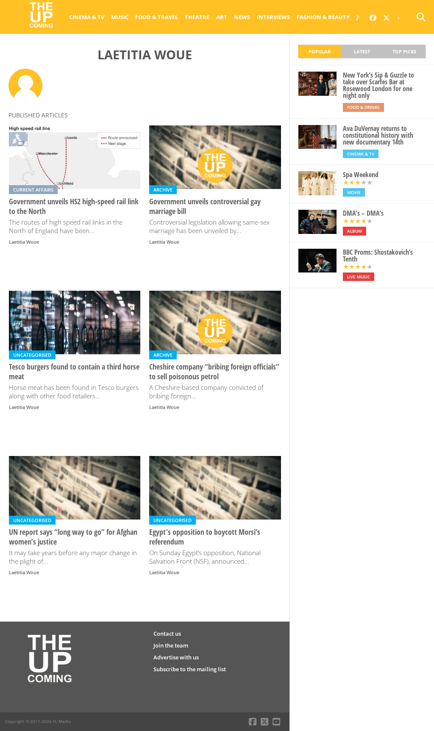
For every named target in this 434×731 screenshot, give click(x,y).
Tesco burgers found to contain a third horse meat (74, 371)
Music (119, 17)
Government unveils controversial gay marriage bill (205, 206)
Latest (362, 51)
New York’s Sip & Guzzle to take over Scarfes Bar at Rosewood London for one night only (378, 85)
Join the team (170, 645)
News (242, 17)
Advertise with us (176, 657)
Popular (320, 51)
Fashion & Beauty (323, 17)
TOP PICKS (404, 51)
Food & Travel (156, 17)
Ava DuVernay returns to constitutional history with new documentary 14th (378, 135)
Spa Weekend (360, 174)
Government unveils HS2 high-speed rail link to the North (73, 206)
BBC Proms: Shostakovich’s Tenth (378, 255)
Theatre (197, 17)
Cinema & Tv (86, 17)
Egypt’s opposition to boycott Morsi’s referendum (204, 537)
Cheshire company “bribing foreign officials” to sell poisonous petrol (214, 371)
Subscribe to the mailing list (189, 669)
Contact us (167, 633)
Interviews (273, 17)
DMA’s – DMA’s (363, 213)
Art (221, 17)
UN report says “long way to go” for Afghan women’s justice (73, 537)
